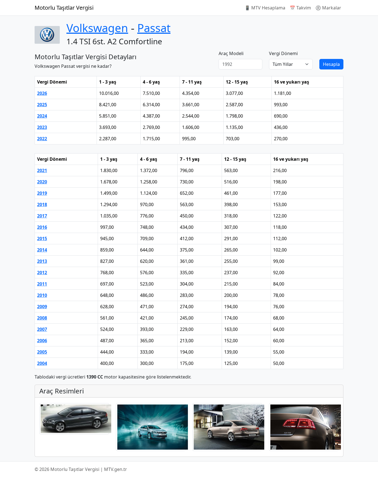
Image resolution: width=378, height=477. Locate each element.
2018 (42, 204)
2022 (42, 139)
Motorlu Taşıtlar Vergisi (64, 7)
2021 (42, 170)
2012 (42, 272)
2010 (42, 295)
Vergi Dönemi (283, 53)
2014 (42, 250)
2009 (42, 307)
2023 (42, 127)
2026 (42, 93)
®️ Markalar (328, 8)
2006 (42, 341)
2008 (42, 318)
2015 (42, 238)
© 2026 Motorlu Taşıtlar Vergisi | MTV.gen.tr (81, 469)
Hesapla (331, 64)
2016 (42, 227)
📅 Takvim (300, 8)
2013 (42, 261)
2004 (42, 363)
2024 (42, 116)
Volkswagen (97, 27)
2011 (42, 284)
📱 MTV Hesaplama (265, 8)
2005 (42, 352)
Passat (153, 27)
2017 (42, 216)
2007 (42, 329)
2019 (42, 193)
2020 (42, 182)
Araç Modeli (231, 53)
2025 (42, 105)
